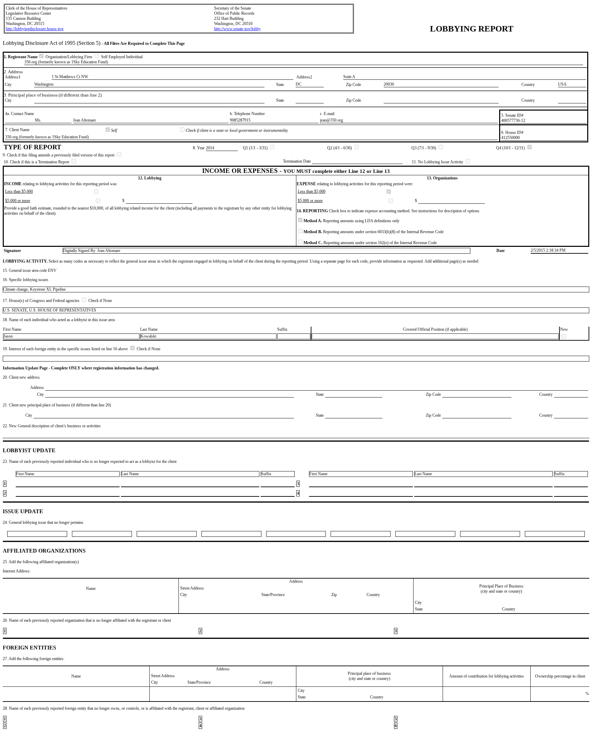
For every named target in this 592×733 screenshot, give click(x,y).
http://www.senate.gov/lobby (237, 28)
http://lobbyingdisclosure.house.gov (35, 28)
